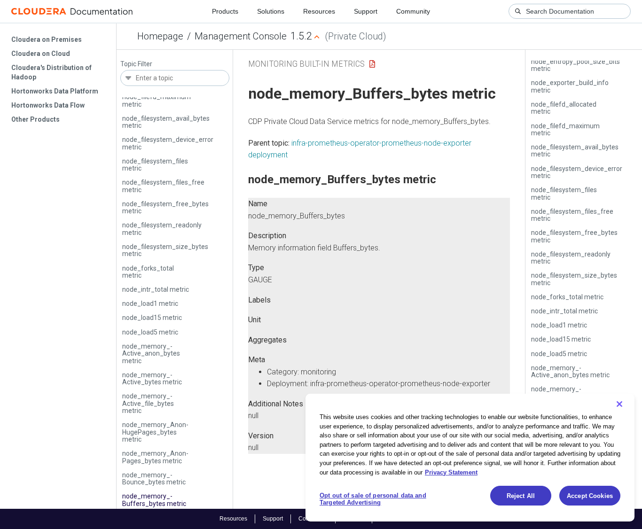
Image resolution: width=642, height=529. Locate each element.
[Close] (619, 404)
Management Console (241, 36)
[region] (469, 457)
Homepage (160, 36)
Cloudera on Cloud (40, 53)
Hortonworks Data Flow (48, 105)
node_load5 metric (150, 332)
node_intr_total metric (155, 289)
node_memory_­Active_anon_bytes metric (151, 353)
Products (225, 11)
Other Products (35, 119)
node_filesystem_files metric (155, 164)
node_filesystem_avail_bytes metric (166, 122)
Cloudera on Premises (46, 39)
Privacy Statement (451, 471)
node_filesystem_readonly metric (162, 228)
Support (365, 11)
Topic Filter (136, 64)
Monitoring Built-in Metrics (306, 63)
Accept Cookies (590, 495)
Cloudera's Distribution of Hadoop (51, 72)
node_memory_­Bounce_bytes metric (154, 478)
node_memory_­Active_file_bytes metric (148, 403)
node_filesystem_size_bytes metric (165, 250)
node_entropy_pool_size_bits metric (575, 65)
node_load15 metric (152, 317)
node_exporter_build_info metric (570, 86)
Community (413, 11)
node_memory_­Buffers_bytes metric (154, 499)
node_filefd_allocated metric (563, 108)
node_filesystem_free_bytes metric (165, 207)
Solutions (270, 11)
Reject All (521, 495)
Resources (319, 11)
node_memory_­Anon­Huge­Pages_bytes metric (155, 432)
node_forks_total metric (148, 271)
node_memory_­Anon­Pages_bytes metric (155, 457)
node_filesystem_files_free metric (163, 186)
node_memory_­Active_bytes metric (152, 378)
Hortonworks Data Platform (54, 91)
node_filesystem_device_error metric (167, 143)
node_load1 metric (150, 303)
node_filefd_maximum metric (156, 100)
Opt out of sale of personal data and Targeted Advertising (373, 499)
